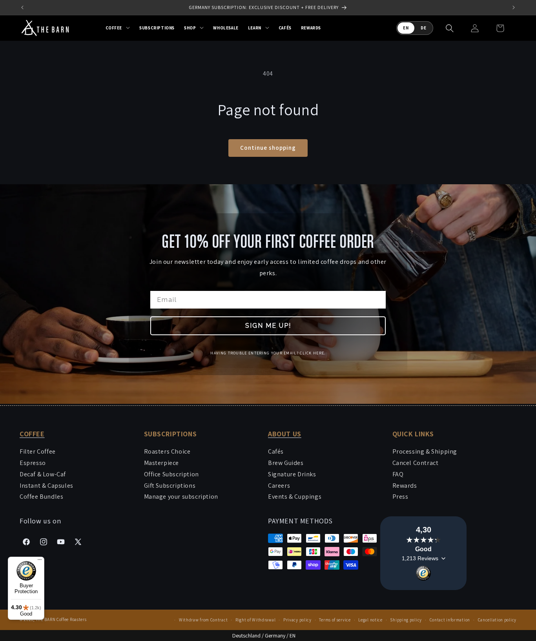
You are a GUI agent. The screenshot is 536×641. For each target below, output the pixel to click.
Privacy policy (297, 620)
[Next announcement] (513, 7)
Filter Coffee (38, 451)
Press (400, 496)
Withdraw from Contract (203, 620)
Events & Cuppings (294, 496)
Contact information (450, 620)
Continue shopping (268, 147)
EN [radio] (406, 28)
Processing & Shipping (425, 451)
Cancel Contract (415, 463)
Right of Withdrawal (255, 620)
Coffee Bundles (41, 496)
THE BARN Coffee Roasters (61, 619)
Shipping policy (406, 620)
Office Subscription (171, 474)
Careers (279, 485)
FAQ (398, 474)
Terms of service (334, 620)
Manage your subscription (181, 496)
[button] (118, 27)
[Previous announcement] (22, 7)
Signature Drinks (292, 474)
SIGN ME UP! (268, 325)
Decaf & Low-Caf (43, 474)
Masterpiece (161, 463)
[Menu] (39, 561)
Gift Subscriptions (170, 485)
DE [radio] (424, 28)
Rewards (404, 485)
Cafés (276, 451)
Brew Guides (286, 463)
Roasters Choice (167, 451)
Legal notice (370, 620)
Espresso (33, 463)
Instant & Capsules (46, 485)
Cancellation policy (497, 620)
